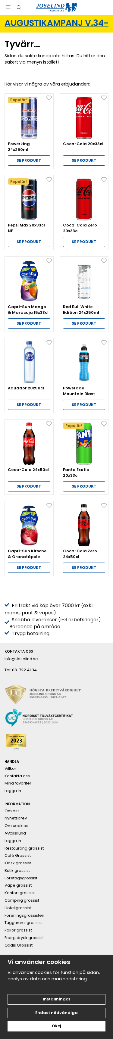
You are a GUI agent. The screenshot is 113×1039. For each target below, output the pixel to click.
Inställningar (57, 999)
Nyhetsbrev (16, 818)
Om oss (12, 811)
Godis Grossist (19, 945)
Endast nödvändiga (56, 1013)
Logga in (13, 791)
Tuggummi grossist (23, 922)
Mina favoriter (18, 783)
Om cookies (16, 825)
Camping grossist (22, 900)
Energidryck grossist (24, 938)
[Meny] (8, 7)
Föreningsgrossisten (24, 915)
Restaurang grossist (24, 848)
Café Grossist (18, 855)
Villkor (10, 768)
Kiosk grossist (18, 863)
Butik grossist (17, 870)
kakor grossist (18, 930)
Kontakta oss (17, 776)
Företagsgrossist (21, 878)
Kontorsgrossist (20, 893)
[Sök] (19, 7)
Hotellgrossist (18, 908)
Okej (56, 1026)
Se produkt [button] (29, 160)
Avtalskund (15, 833)
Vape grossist (18, 885)
